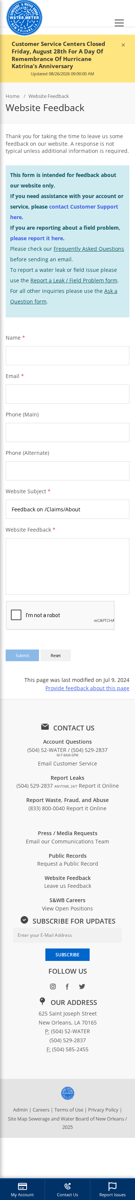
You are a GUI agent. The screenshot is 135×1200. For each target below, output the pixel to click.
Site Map (17, 1118)
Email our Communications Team (67, 841)
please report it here (36, 238)
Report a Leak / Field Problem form (73, 280)
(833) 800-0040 (46, 808)
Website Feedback (31, 529)
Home (13, 96)
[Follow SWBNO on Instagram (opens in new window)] (53, 988)
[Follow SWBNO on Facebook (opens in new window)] (67, 988)
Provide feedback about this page (87, 688)
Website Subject (28, 491)
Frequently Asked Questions (89, 248)
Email (13, 376)
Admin (20, 1109)
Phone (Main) (22, 414)
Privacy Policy (103, 1109)
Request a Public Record (67, 863)
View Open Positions (67, 908)
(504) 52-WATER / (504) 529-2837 (67, 752)
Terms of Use (68, 1109)
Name (13, 337)
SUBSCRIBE (67, 954)
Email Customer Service (67, 763)
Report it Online (99, 785)
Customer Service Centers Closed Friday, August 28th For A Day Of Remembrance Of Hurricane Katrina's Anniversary (58, 55)
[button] (119, 13)
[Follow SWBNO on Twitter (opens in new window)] (82, 988)
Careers (41, 1109)
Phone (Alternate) (27, 452)
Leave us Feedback (67, 885)
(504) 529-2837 (46, 785)
